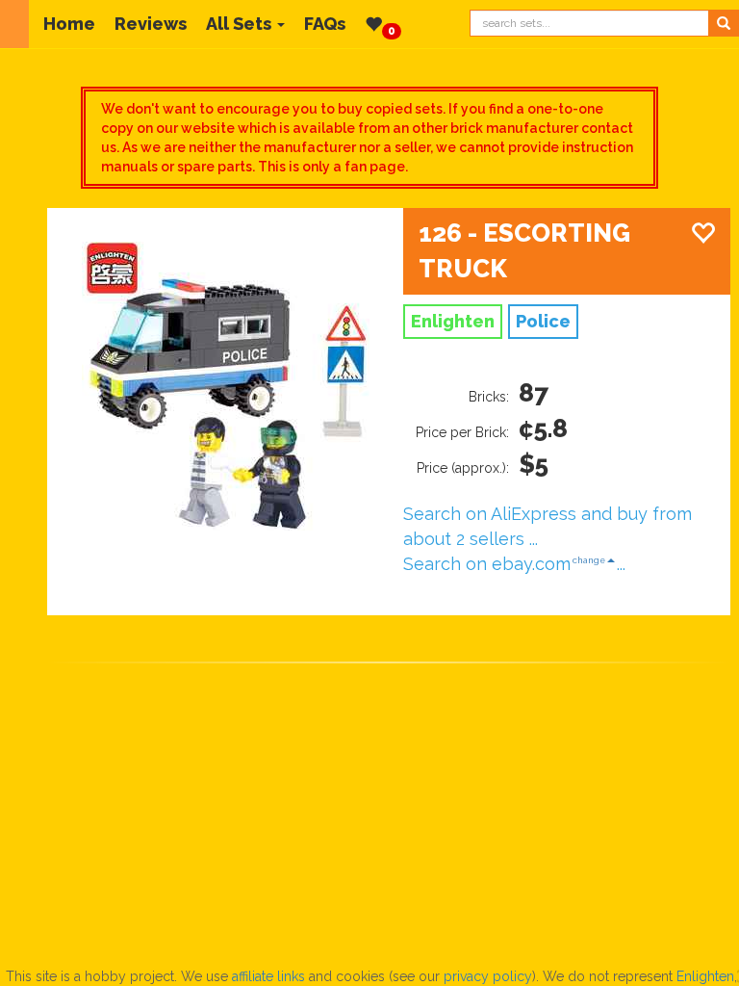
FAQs (324, 23)
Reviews (151, 23)
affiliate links (268, 976)
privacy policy (488, 976)
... (621, 564)
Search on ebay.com (487, 564)
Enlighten (705, 976)
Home (69, 23)
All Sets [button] (238, 23)
